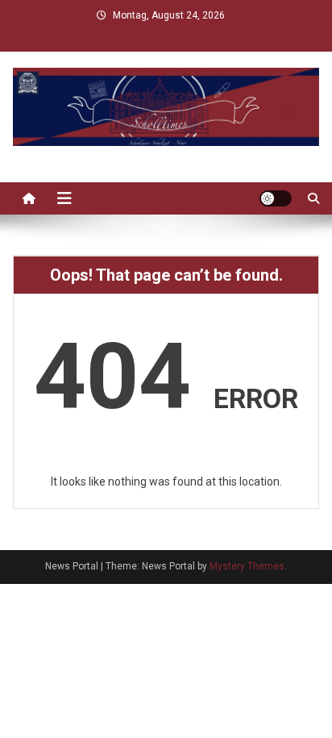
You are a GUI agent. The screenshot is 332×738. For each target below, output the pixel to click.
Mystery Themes (247, 566)
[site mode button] (275, 198)
